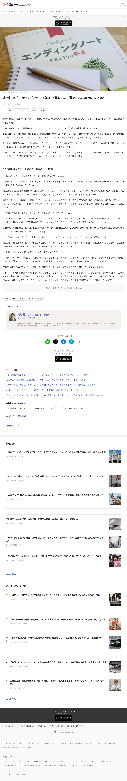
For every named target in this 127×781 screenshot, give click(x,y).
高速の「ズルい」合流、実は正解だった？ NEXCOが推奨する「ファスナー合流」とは (45, 390)
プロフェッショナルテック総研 (84, 761)
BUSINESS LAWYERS (40, 761)
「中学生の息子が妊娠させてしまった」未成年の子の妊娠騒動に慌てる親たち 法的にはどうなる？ (50, 384)
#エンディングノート (22, 110)
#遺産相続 (42, 110)
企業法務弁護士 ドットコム (12, 765)
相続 (21, 11)
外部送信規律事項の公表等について (82, 743)
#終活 (34, 110)
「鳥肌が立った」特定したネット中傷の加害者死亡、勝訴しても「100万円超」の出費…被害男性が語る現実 (58, 662)
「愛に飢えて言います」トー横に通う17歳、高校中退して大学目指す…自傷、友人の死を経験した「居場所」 (54, 555)
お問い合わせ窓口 (34, 743)
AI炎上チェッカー (87, 765)
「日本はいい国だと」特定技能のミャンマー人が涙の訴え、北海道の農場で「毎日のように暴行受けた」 (56, 594)
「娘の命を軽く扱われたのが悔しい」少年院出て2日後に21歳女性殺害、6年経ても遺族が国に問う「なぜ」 (58, 619)
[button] (79, 341)
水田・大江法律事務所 (26, 317)
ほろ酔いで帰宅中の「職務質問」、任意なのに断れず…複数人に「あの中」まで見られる (45, 379)
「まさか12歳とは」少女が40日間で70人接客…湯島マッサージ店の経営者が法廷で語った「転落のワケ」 (57, 637)
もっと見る (11, 574)
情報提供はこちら (14, 425)
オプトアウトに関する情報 (22, 747)
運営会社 (6, 747)
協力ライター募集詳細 (16, 416)
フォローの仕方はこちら (63, 19)
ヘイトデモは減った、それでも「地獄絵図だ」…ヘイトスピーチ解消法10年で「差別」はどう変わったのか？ (54, 476)
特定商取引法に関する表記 (107, 743)
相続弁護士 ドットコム (106, 761)
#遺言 (9, 110)
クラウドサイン (24, 761)
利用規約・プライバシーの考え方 (55, 743)
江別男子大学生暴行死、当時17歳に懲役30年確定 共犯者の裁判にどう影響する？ (43, 519)
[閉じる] (124, 16)
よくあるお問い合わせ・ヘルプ (13, 743)
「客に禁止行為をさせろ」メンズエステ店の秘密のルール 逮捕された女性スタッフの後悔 (46, 374)
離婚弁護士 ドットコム (32, 765)
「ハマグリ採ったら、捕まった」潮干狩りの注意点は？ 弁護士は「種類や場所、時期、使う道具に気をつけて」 (56, 395)
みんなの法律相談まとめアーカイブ (56, 765)
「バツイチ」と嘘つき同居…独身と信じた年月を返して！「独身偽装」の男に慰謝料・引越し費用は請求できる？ (54, 539)
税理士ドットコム (9, 761)
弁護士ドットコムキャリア (61, 761)
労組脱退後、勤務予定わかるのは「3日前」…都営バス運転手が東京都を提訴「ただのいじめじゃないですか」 (57, 682)
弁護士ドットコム (10, 11)
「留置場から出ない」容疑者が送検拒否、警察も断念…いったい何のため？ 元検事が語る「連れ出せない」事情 (56, 451)
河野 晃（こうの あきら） (33, 314)
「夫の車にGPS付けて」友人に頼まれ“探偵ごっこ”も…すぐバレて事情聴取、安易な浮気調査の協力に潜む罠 (54, 494)
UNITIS (74, 765)
